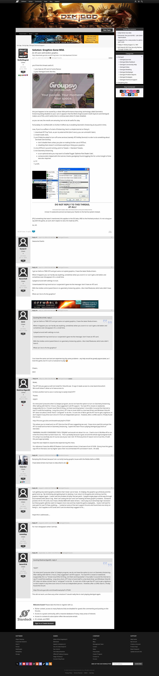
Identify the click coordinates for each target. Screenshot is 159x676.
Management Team (98, 644)
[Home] (52, 23)
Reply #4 (35, 378)
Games (30, 1)
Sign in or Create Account (44, 623)
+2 (23, 478)
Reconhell (23, 279)
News (45, 1)
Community (38, 1)
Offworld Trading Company (60, 654)
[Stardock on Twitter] (121, 91)
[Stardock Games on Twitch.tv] (131, 91)
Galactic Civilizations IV (59, 644)
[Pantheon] (85, 23)
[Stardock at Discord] (126, 94)
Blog (51, 1)
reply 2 (49, 318)
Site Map (91, 673)
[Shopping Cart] (138, 1)
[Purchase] (105, 23)
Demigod (24, 45)
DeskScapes (19, 649)
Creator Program (97, 654)
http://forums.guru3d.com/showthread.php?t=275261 (51, 421)
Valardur (23, 467)
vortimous (23, 499)
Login (36, 34)
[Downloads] (72, 23)
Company (96, 636)
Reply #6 (34, 488)
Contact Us (96, 656)
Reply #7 (34, 523)
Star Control (56, 649)
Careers (95, 646)
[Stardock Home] (17, 1)
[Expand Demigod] (116, 57)
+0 (23, 261)
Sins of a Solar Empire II (59, 646)
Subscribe (138, 664)
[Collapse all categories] (142, 57)
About (94, 639)
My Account (133, 641)
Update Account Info (136, 651)
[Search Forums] (141, 1)
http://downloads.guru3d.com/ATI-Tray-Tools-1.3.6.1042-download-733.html (54, 55)
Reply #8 (34, 553)
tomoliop (23, 534)
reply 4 (54, 560)
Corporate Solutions (21, 641)
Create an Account (135, 644)
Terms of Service (78, 673)
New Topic (107, 30)
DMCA (86, 673)
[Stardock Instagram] (134, 91)
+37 (23, 72)
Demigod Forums (56, 58)
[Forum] (95, 23)
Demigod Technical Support (36, 45)
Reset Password (134, 649)
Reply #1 (34, 237)
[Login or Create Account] (135, 1)
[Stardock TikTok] (129, 94)
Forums (95, 659)
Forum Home (23, 34)
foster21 (23, 249)
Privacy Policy (68, 673)
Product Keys (134, 646)
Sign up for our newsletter (101, 664)
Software (23, 1)
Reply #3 (34, 310)
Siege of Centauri (58, 656)
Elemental (56, 641)
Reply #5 (34, 455)
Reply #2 (34, 267)
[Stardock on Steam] (137, 91)
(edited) (110, 58)
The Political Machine (59, 651)
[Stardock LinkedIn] (133, 94)
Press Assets (96, 651)
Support (57, 1)
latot (23, 322)
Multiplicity (19, 651)
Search (31, 34)
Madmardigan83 (23, 390)
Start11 (18, 644)
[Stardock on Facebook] (124, 91)
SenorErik (23, 564)
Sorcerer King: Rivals (58, 659)
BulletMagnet (23, 60)
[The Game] (61, 23)
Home (18, 45)
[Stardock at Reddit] (123, 94)
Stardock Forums (64, 455)
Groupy (18, 654)
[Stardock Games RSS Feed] (136, 94)
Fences (17, 646)
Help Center (133, 639)
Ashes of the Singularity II (60, 639)
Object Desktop (20, 639)
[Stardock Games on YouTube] (128, 91)
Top (111, 237)
